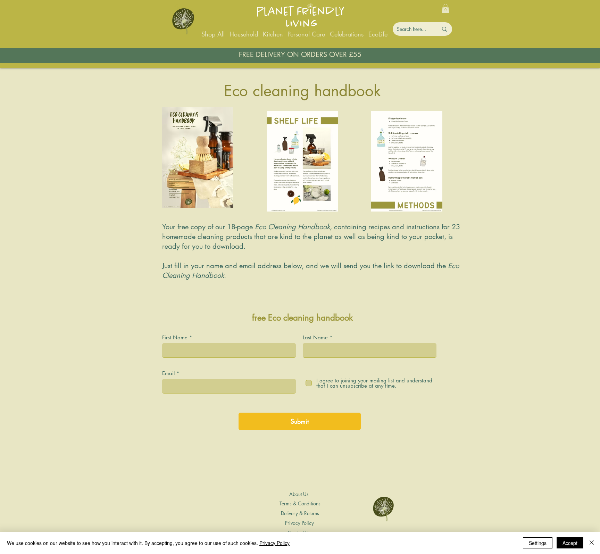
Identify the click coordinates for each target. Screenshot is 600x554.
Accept (569, 542)
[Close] (592, 542)
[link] (445, 8)
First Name (175, 337)
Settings (538, 542)
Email (168, 373)
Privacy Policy (274, 542)
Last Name (315, 337)
